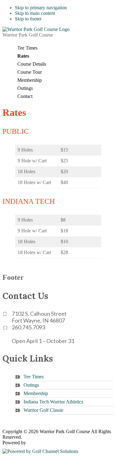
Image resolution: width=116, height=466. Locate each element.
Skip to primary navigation (41, 7)
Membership (36, 393)
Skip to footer (28, 18)
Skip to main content (35, 13)
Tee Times (34, 376)
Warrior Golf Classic (44, 410)
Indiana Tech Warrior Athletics (53, 401)
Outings (31, 385)
